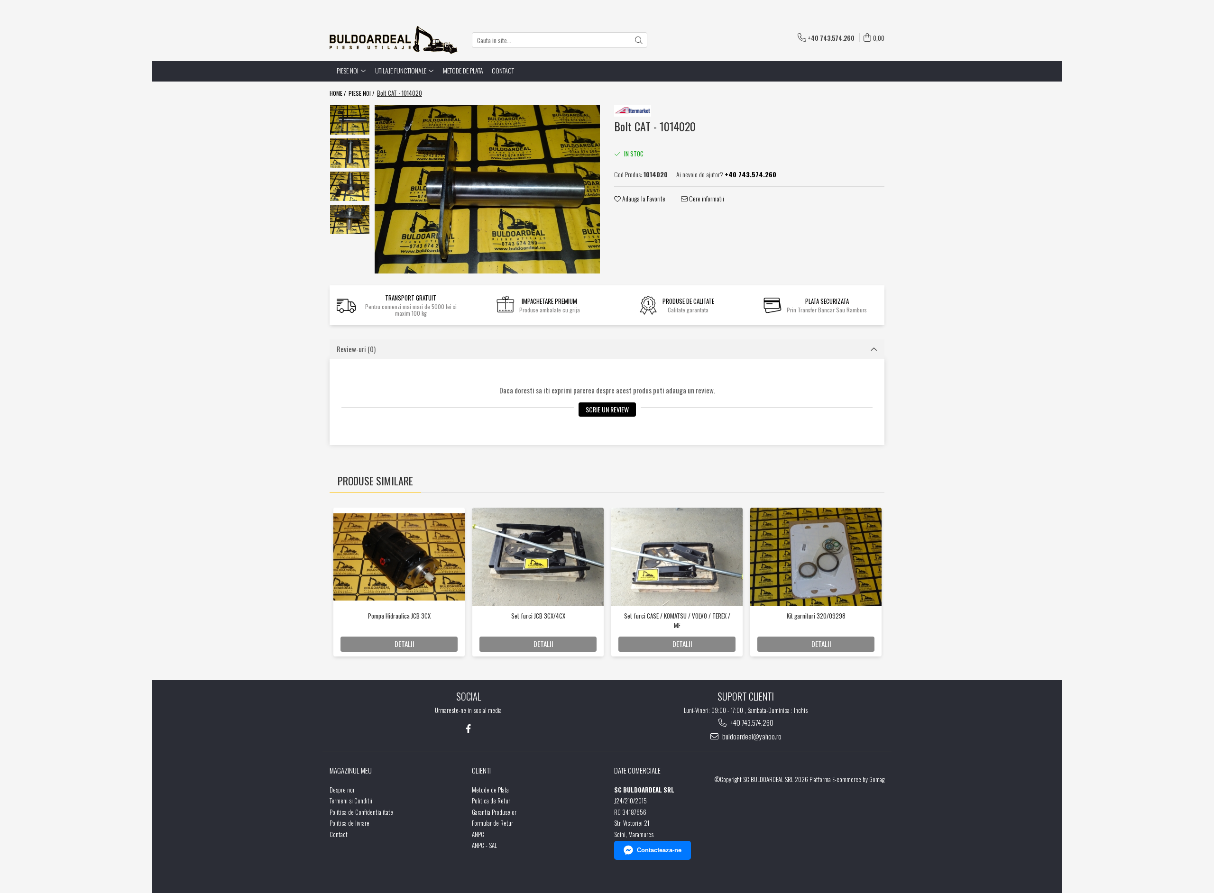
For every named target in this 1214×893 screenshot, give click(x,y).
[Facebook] (468, 728)
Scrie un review (607, 409)
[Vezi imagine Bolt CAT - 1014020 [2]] (349, 186)
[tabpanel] (487, 189)
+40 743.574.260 (751, 723)
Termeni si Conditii (351, 800)
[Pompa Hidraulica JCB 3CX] (399, 557)
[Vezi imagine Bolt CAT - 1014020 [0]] (349, 120)
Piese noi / (362, 93)
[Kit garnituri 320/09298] (816, 557)
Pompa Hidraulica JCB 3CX (399, 615)
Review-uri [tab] (356, 349)
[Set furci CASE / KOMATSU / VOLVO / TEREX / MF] (677, 557)
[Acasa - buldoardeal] (394, 40)
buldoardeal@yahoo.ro (751, 736)
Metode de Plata (463, 70)
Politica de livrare (349, 823)
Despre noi (342, 789)
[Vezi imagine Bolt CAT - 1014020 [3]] (349, 219)
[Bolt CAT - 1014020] (487, 189)
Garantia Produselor (494, 812)
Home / (338, 93)
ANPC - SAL (484, 845)
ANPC (478, 834)
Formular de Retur (492, 823)
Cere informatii (706, 198)
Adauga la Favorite (643, 198)
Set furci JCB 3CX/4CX (538, 615)
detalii (404, 643)
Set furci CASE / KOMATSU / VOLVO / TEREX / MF (677, 620)
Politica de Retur (491, 800)
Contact (503, 70)
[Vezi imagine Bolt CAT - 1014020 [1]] (349, 153)
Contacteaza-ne (659, 850)
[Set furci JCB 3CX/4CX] (538, 557)
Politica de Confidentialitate (361, 812)
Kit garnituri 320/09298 (816, 615)
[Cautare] (638, 40)
